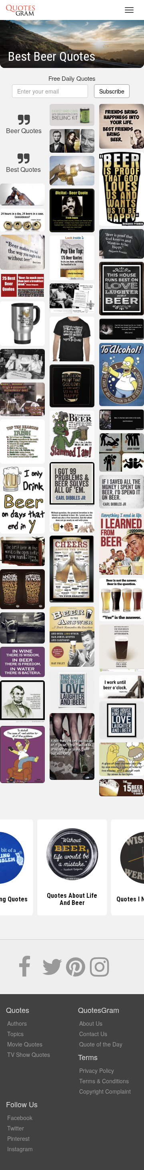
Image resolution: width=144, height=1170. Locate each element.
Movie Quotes (24, 1044)
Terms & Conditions (104, 1081)
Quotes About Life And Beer (72, 899)
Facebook (19, 1118)
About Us (90, 1023)
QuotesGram (20, 10)
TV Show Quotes (28, 1054)
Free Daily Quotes (72, 78)
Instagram (20, 1149)
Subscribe (111, 91)
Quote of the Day (100, 1044)
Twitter (15, 1128)
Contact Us (93, 1034)
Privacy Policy (96, 1070)
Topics (15, 1034)
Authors (17, 1023)
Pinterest (18, 1138)
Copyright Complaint (105, 1091)
